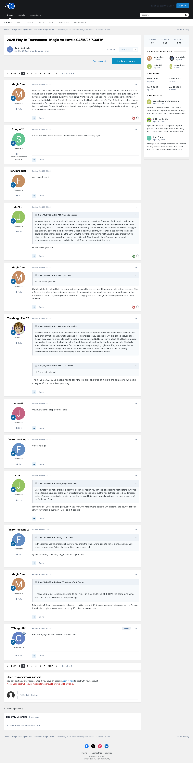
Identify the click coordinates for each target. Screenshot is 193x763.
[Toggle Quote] (36, 215)
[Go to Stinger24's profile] (18, 139)
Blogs (19, 22)
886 (20, 428)
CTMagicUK (24, 48)
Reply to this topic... (31, 695)
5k (19, 464)
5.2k (20, 231)
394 (20, 195)
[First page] (8, 73)
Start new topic (100, 61)
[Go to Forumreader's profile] (18, 181)
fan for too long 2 (18, 439)
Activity (22, 15)
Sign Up (182, 6)
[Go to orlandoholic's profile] (172, 58)
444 (20, 154)
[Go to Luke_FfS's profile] (149, 66)
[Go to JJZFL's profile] (18, 217)
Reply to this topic (126, 61)
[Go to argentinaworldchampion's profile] (171, 66)
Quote (41, 118)
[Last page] (56, 73)
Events (41, 22)
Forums (8, 22)
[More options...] (136, 84)
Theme (84, 753)
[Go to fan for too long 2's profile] (18, 449)
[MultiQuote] (34, 118)
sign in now (68, 681)
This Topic (174, 15)
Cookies (108, 753)
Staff (51, 22)
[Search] (186, 15)
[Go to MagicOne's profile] (18, 94)
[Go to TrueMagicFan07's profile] (18, 328)
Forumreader (18, 170)
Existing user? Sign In (162, 6)
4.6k (20, 109)
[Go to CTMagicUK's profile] (10, 49)
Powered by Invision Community (96, 759)
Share (112, 49)
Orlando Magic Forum (39, 51)
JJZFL (18, 207)
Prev (13, 73)
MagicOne (18, 84)
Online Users (63, 22)
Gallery (30, 22)
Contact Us (97, 753)
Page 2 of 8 (67, 73)
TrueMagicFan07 (18, 318)
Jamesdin (18, 403)
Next (50, 73)
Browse (9, 15)
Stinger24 (18, 129)
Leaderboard (80, 22)
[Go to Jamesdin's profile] (18, 413)
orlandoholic (182, 57)
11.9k (19, 655)
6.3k (20, 343)
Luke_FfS (158, 65)
